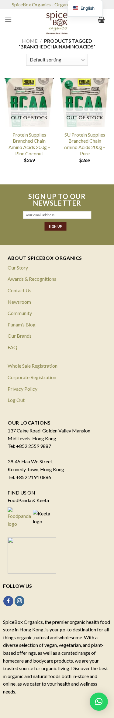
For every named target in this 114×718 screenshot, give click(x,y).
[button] (99, 702)
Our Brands (20, 336)
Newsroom (19, 302)
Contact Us (19, 290)
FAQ (12, 347)
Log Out (16, 400)
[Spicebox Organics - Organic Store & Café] (57, 24)
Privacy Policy (22, 389)
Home (29, 41)
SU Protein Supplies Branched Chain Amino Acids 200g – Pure (84, 144)
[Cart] (101, 19)
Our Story (18, 267)
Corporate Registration (32, 377)
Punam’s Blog (22, 324)
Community (20, 313)
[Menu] (8, 19)
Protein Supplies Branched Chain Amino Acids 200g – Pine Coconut (29, 144)
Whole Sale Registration (32, 366)
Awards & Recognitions (32, 279)
